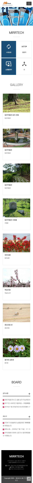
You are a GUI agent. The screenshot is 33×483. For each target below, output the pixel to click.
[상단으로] (29, 479)
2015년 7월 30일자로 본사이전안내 (16, 407)
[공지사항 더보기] (29, 393)
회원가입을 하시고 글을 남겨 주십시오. (16, 400)
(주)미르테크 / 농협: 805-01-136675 (17, 460)
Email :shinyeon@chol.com (17, 469)
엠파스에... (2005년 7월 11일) (14, 429)
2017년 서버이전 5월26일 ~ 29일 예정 (17, 403)
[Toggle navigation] (29, 3)
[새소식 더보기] (29, 416)
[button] (2, 16)
